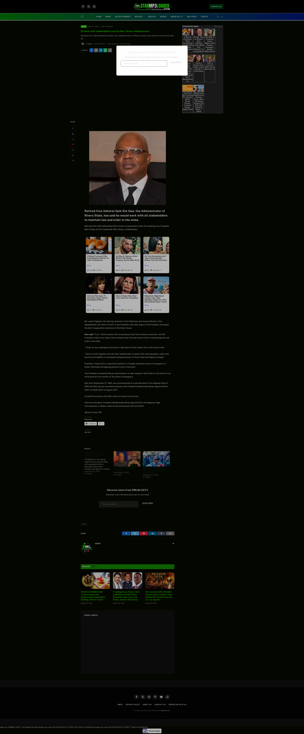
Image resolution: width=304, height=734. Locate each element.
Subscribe (175, 62)
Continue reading (152, 70)
